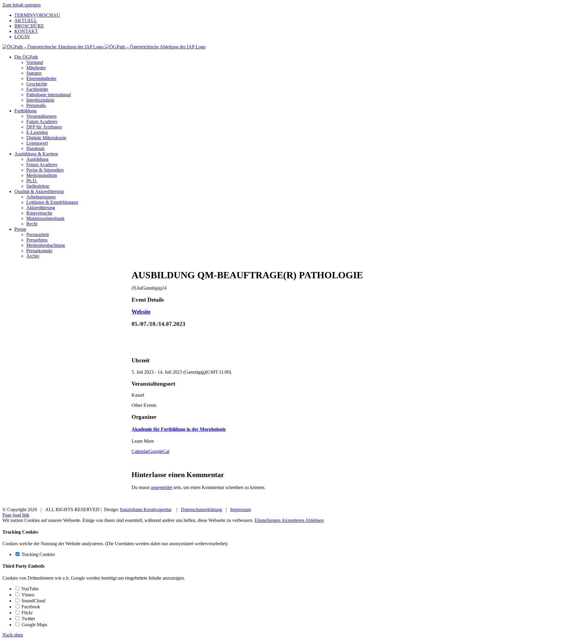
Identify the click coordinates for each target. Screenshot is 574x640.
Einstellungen (268, 520)
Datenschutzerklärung (201, 509)
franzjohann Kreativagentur (146, 509)
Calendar (140, 451)
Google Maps (33, 624)
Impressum (240, 509)
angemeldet (161, 487)
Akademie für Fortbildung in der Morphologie (179, 429)
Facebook (30, 606)
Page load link (15, 514)
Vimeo (27, 594)
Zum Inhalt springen (21, 4)
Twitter (27, 618)
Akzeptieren (293, 520)
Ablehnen (314, 520)
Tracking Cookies (37, 554)
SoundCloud (32, 600)
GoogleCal (159, 451)
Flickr (26, 612)
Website (141, 311)
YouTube (29, 588)
